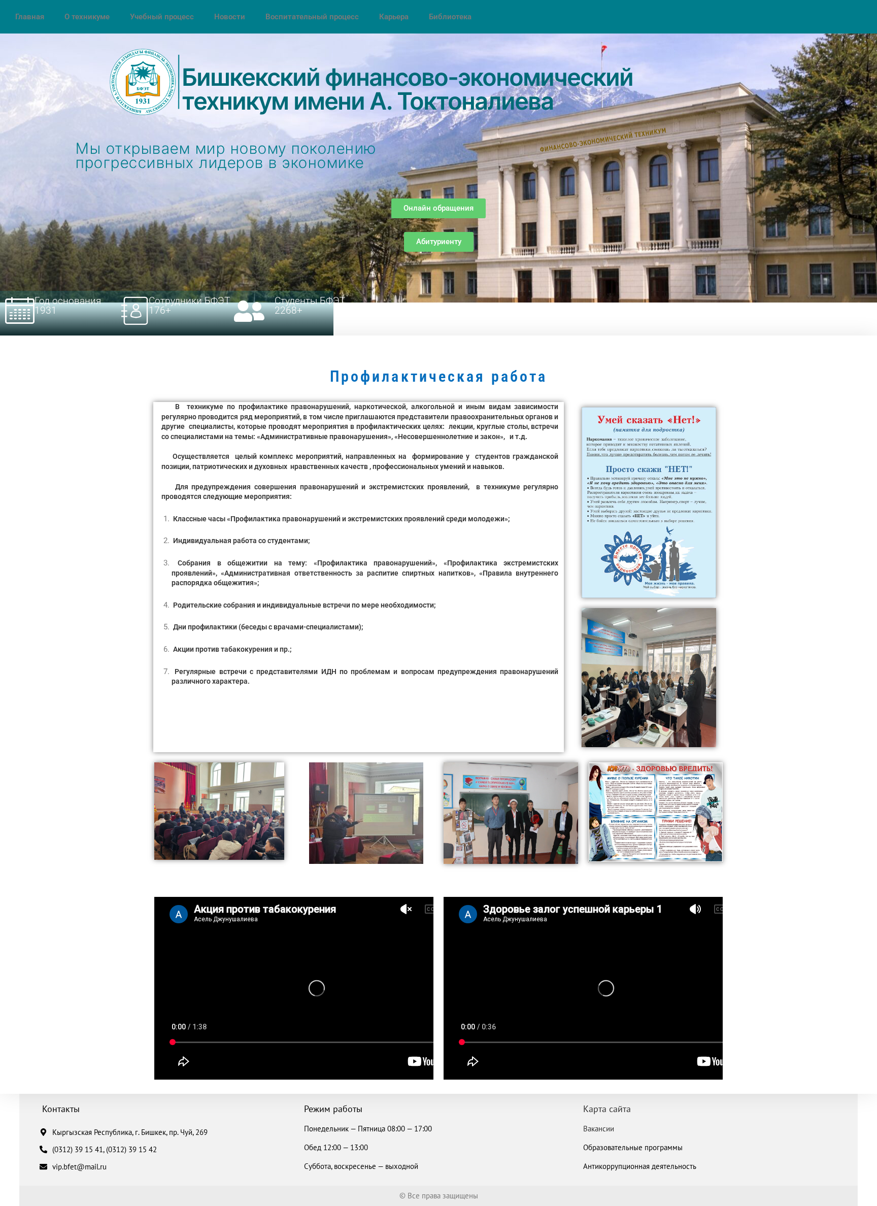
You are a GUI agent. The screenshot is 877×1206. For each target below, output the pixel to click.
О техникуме (87, 16)
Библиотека (450, 16)
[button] (438, 208)
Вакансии (598, 1128)
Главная (29, 16)
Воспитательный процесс (312, 16)
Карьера (394, 16)
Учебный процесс (162, 16)
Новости (229, 16)
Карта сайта (607, 1109)
